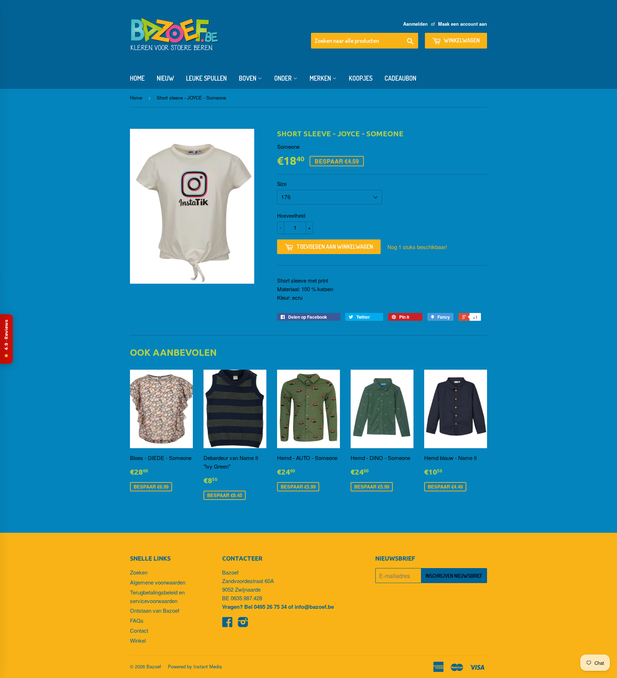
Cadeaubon (400, 78)
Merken (321, 78)
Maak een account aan (462, 24)
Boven (248, 78)
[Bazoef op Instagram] (243, 624)
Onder (283, 78)
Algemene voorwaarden (157, 582)
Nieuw (165, 78)
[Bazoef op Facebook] (227, 624)
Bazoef (153, 666)
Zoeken (138, 572)
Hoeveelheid (291, 215)
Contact (139, 630)
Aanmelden (415, 24)
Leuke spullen (206, 78)
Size (282, 183)
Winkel (138, 640)
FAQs (137, 620)
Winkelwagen (461, 40)
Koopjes (360, 78)
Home (137, 78)
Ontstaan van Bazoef (154, 610)
